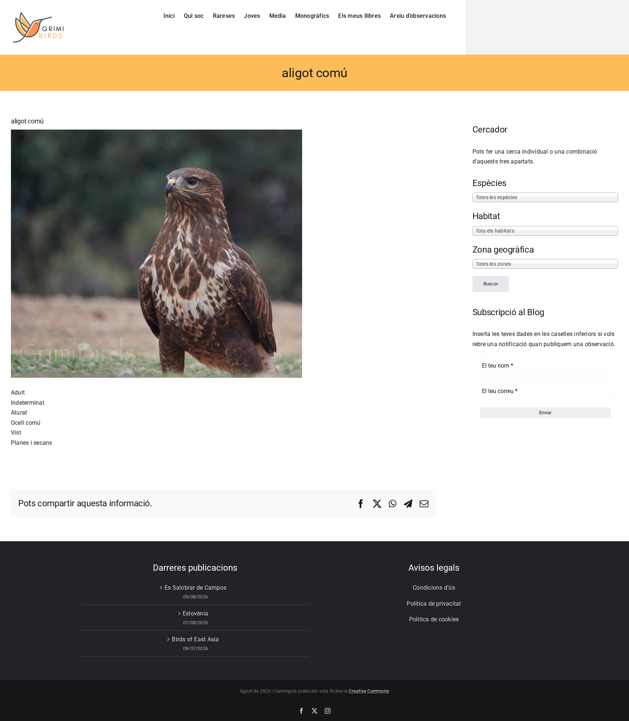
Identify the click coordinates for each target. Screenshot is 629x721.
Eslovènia (195, 613)
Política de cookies (434, 619)
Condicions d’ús (434, 587)
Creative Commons (369, 691)
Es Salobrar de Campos (195, 587)
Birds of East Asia (195, 639)
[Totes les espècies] (545, 197)
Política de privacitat (434, 603)
